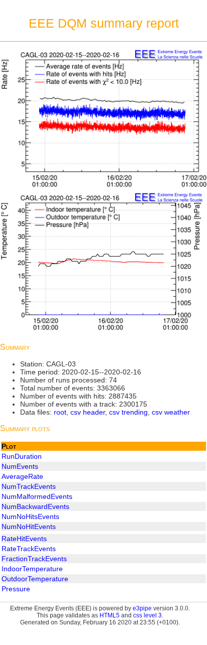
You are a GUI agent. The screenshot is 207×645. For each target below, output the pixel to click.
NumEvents (20, 466)
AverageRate (22, 476)
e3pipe (142, 608)
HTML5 (109, 615)
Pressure (16, 589)
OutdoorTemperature (35, 579)
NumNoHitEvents (29, 527)
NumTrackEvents (29, 486)
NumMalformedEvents (37, 496)
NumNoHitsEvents (30, 516)
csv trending (128, 412)
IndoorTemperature (32, 569)
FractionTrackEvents (34, 559)
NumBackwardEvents (35, 506)
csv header (87, 412)
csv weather (171, 412)
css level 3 (147, 615)
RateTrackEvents (29, 549)
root (60, 412)
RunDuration (22, 456)
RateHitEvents (24, 539)
